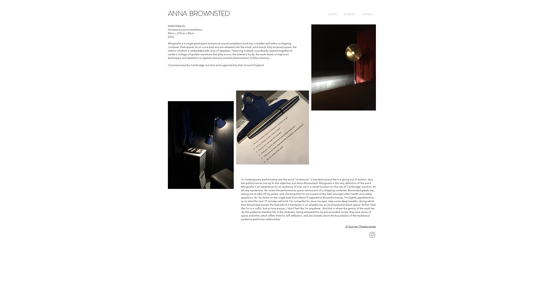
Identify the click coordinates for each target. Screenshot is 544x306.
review (372, 226)
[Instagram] (372, 235)
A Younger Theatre (356, 226)
